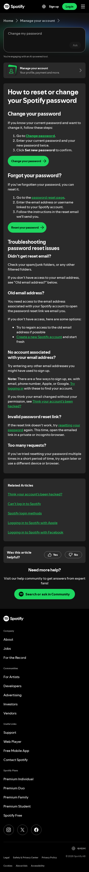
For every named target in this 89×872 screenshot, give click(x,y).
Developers (12, 685)
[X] (22, 830)
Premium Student (17, 806)
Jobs (7, 648)
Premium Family (16, 797)
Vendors (9, 713)
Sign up (54, 6)
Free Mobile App (16, 750)
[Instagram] (8, 830)
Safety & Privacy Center (25, 857)
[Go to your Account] (79, 70)
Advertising (12, 695)
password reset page (48, 197)
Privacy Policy (49, 857)
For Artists (11, 676)
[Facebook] (36, 830)
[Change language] (44, 6)
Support (9, 732)
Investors (10, 704)
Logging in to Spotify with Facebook (35, 532)
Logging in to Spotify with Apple (32, 522)
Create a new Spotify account (39, 336)
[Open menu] (83, 6)
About (8, 639)
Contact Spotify (15, 759)
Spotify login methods (25, 513)
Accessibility (37, 865)
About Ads (21, 865)
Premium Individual (18, 779)
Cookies (7, 865)
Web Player (12, 741)
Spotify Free (12, 815)
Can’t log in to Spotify (24, 503)
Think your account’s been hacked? (35, 494)
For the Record (14, 657)
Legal (6, 857)
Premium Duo (14, 788)
